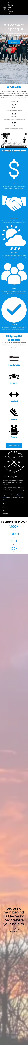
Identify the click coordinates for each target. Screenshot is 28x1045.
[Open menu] (24, 7)
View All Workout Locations (14, 445)
